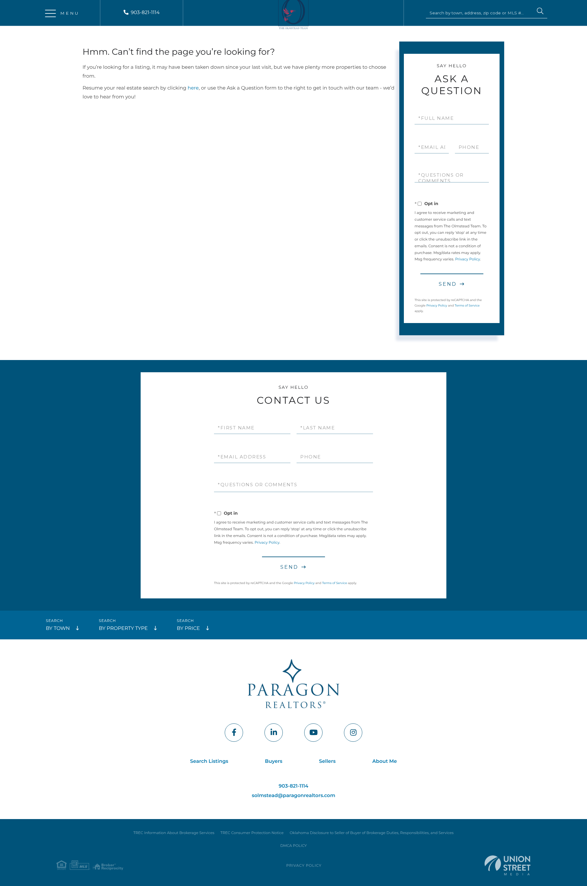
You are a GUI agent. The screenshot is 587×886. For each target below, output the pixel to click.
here (193, 88)
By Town (58, 628)
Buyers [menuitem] (273, 761)
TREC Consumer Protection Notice (251, 833)
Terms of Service (467, 305)
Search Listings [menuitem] (209, 761)
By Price (188, 628)
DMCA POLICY (293, 846)
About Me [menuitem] (384, 761)
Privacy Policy (467, 259)
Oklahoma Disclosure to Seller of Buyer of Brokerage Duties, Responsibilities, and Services (371, 833)
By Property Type (123, 628)
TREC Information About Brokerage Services (173, 833)
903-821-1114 (145, 13)
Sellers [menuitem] (327, 761)
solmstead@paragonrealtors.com (293, 796)
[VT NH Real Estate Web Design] (507, 865)
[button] (540, 12)
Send (448, 284)
